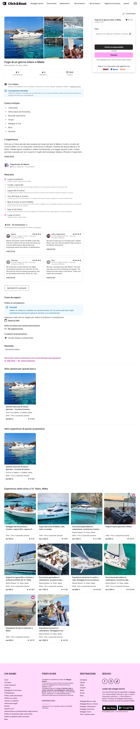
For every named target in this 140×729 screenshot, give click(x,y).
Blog (6, 719)
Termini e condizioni (11, 701)
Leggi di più (9, 156)
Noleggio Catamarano (88, 706)
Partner (7, 706)
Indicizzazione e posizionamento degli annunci (21, 711)
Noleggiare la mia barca (12, 690)
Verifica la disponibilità (113, 47)
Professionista (9, 693)
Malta (82, 690)
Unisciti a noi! (9, 709)
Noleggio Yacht (85, 712)
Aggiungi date (13, 320)
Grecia (82, 693)
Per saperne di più (15, 329)
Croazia (82, 688)
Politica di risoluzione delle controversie (18, 714)
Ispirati (126, 3)
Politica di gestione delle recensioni (16, 716)
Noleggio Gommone (87, 709)
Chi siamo (7, 682)
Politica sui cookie (10, 698)
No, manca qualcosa (26, 361)
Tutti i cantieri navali (87, 714)
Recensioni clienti (48, 700)
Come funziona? (10, 685)
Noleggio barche (37, 3)
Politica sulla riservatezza (13, 695)
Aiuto (6, 680)
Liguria (82, 682)
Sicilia (82, 685)
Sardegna (83, 680)
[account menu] (135, 3)
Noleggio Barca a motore (89, 704)
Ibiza (81, 695)
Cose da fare (51, 3)
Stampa (7, 688)
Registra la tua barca (112, 3)
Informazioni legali (10, 703)
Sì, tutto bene (9, 361)
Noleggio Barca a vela (88, 701)
